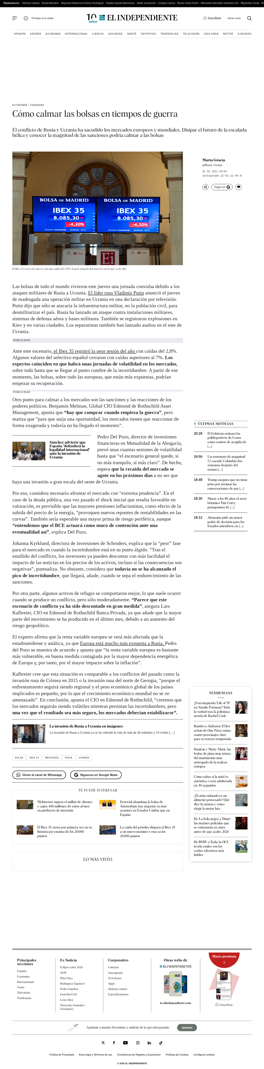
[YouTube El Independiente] (125, 1043)
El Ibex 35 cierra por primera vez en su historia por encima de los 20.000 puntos (64, 831)
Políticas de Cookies (177, 1054)
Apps (111, 983)
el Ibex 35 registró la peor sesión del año (94, 351)
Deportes (148, 33)
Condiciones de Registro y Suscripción (139, 1054)
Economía (53, 33)
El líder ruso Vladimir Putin (116, 292)
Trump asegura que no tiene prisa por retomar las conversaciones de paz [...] (227, 484)
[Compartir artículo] (205, 187)
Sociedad (115, 33)
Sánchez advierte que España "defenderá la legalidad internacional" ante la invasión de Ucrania (70, 449)
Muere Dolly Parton (188, 3)
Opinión (20, 33)
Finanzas (37, 105)
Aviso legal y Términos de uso (95, 1054)
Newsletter (115, 978)
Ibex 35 (34, 757)
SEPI (63, 972)
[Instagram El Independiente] (137, 1043)
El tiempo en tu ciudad (42, 18)
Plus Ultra (66, 978)
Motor (228, 33)
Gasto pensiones (146, 3)
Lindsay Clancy (166, 3)
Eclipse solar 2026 (71, 967)
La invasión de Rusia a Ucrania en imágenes (86, 726)
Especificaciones (118, 994)
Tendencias (169, 33)
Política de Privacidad (62, 1054)
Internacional (76, 33)
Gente (132, 33)
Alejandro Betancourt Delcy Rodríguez (82, 3)
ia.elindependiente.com (175, 1003)
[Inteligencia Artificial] (175, 995)
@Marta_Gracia (212, 165)
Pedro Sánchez (69, 989)
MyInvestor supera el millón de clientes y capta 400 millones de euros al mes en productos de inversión (64, 806)
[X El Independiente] (103, 1043)
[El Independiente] (132, 18)
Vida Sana (211, 33)
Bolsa (19, 757)
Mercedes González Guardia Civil (220, 3)
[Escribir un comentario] (239, 187)
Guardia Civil (68, 994)
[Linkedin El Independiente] (149, 1043)
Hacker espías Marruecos (120, 3)
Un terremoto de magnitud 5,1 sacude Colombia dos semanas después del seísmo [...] (226, 463)
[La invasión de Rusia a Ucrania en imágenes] (28, 733)
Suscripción (115, 972)
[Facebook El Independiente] (114, 1043)
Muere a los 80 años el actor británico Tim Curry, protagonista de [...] (227, 503)
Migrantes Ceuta (250, 3)
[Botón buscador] (249, 18)
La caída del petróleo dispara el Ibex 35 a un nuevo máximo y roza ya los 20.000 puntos (147, 831)
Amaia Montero (50, 3)
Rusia (68, 757)
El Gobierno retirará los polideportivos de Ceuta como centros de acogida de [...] (226, 440)
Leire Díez (66, 999)
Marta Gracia (213, 160)
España (35, 33)
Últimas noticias (31, 3)
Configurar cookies (204, 1054)
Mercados (52, 757)
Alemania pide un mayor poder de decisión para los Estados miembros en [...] (225, 522)
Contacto (113, 967)
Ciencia (98, 33)
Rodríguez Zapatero (72, 983)
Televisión (191, 33)
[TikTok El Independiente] (161, 1043)
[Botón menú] (14, 18)
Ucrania (84, 757)
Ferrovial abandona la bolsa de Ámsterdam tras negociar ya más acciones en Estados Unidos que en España (145, 808)
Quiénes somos (117, 989)
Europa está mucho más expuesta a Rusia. (122, 643)
